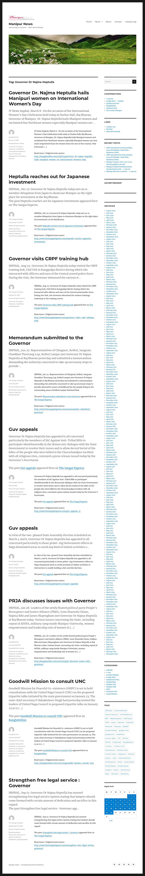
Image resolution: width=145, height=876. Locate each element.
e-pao (113, 722)
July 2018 (109, 441)
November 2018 (111, 431)
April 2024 (110, 277)
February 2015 (111, 538)
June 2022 (110, 329)
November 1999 (112, 654)
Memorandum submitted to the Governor (61, 396)
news (114, 758)
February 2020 (111, 396)
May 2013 (109, 588)
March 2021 (110, 365)
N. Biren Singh (110, 754)
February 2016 (111, 509)
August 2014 (110, 552)
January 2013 (110, 597)
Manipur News (21, 24)
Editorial (121, 722)
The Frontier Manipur (114, 111)
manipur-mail (119, 746)
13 (120, 804)
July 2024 (109, 270)
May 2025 (109, 246)
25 (111, 812)
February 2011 (111, 652)
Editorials (129, 722)
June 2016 (109, 500)
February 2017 (111, 481)
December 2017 (111, 457)
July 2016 (109, 497)
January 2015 (111, 540)
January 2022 (111, 341)
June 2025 (110, 244)
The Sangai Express (46, 229)
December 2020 (112, 372)
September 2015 (112, 521)
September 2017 (112, 464)
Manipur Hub (111, 684)
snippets (108, 770)
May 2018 (109, 445)
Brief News (13, 390)
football (126, 726)
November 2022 (112, 317)
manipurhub (110, 750)
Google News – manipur (115, 101)
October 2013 (111, 576)
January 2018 (111, 455)
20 (120, 808)
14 (125, 804)
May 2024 (109, 275)
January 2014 (111, 569)
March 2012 (110, 621)
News (97, 22)
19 (116, 808)
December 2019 (111, 400)
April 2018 (110, 448)
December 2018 (111, 429)
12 (116, 804)
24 (107, 812)
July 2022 (109, 327)
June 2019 (109, 415)
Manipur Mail (111, 687)
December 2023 (111, 287)
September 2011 (112, 635)
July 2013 (109, 583)
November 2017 (111, 460)
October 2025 (111, 234)
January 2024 (111, 284)
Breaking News (14, 229)
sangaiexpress (22, 236)
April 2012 (110, 618)
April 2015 (110, 533)
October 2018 (111, 434)
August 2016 (110, 495)
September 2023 (112, 294)
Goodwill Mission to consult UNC (47, 681)
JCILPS (107, 742)
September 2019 (112, 407)
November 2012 (111, 602)
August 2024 (110, 268)
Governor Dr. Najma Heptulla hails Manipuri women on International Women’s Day (49, 98)
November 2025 (112, 232)
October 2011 (110, 633)
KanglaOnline (14, 143)
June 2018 (109, 443)
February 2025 (111, 253)
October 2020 (111, 377)
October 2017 (111, 462)
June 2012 (109, 614)
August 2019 (110, 410)
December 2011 (111, 628)
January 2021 (111, 370)
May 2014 (109, 559)
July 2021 (109, 355)
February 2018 (111, 452)
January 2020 (111, 398)
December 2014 (111, 543)
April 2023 (110, 306)
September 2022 (112, 322)
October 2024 (111, 263)
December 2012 (111, 599)
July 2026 (109, 213)
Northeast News (124, 758)
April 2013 (109, 590)
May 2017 (109, 474)
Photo (120, 762)
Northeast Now (111, 108)
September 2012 (112, 607)
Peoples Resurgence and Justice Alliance (17, 661)
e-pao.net (109, 99)
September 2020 (112, 379)
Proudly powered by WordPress (32, 865)
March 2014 (110, 564)
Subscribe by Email (113, 131)
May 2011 (109, 644)
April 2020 (110, 391)
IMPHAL (125, 738)
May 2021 (109, 360)
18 (111, 808)
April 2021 (110, 362)
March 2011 (110, 649)
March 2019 (110, 422)
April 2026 (110, 220)
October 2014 (111, 547)
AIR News (108, 710)
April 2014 (110, 561)
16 (134, 804)
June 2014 (109, 557)
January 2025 (111, 256)
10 (107, 804)
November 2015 (111, 516)
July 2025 (109, 242)
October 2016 (111, 490)
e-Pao (108, 673)
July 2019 (109, 412)
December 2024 (112, 258)
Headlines (20, 149)
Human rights (110, 738)
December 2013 (111, 571)
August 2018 (110, 438)
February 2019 (111, 424)
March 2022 (110, 336)
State (107, 774)
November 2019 (112, 403)
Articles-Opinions (111, 714)
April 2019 (110, 419)
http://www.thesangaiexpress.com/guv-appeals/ (56, 584)
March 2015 (110, 535)
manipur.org (130, 22)
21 (125, 808)
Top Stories (124, 774)
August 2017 (110, 467)
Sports (116, 770)
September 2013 (112, 578)
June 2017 (109, 471)
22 (129, 808)
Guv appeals (23, 429)
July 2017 (109, 469)
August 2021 (110, 353)
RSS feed (109, 129)
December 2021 (111, 343)
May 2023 (109, 303)
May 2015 (109, 531)
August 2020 (110, 381)
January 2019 (111, 426)
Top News (114, 774)
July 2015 (109, 526)
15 (129, 804)
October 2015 (111, 519)
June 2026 (110, 215)
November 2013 (111, 573)
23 (134, 808)
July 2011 (109, 640)
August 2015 (110, 524)
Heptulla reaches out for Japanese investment (63, 226)
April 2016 (110, 505)
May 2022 (109, 332)
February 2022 (111, 339)
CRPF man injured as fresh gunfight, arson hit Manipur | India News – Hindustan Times (119, 150)
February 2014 (111, 566)
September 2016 (112, 493)
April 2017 (110, 476)
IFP (119, 738)
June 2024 (110, 272)
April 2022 (110, 334)
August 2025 (110, 239)
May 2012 (109, 616)
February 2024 (111, 282)
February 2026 (111, 225)
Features (117, 726)
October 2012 (111, 604)
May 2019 (109, 417)
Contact (118, 22)
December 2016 (111, 486)
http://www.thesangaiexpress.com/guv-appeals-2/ (57, 511)
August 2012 (110, 609)
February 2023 (111, 310)
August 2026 (110, 211)
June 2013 (109, 585)
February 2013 (111, 595)
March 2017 (110, 479)
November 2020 (112, 374)
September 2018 (112, 436)
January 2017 (111, 483)
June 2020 (110, 386)
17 (107, 808)
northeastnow (110, 762)
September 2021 (112, 351)
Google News (111, 677)
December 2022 (112, 315)
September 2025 (112, 237)
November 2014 (111, 545)
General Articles (111, 730)
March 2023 (110, 308)
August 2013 (110, 580)
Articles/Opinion (126, 714)
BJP (106, 718)
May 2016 (109, 502)
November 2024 (112, 260)
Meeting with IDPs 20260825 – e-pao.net (121, 171)
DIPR (107, 722)
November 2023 (112, 289)
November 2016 (112, 488)
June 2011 (109, 642)
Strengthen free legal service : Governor (61, 832)
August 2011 (110, 637)
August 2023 (110, 296)
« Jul (110, 821)
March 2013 (110, 592)
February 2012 (111, 623)
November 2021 (111, 346)
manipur (108, 746)
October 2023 (111, 291)
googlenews (109, 734)
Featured (12, 231)
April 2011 (109, 647)
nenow (107, 758)
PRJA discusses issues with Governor (52, 600)
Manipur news (122, 750)
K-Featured (16, 154)
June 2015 (109, 528)
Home (89, 22)
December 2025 (112, 230)
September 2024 (112, 265)
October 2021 (111, 348)
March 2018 (110, 450)
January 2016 (111, 512)
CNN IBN (109, 670)
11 (111, 804)
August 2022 (110, 324)
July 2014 (109, 554)
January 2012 (111, 625)
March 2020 (110, 393)
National (131, 754)
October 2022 (111, 320)
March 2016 (110, 507)
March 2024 (110, 279)
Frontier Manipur (112, 675)
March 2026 (110, 223)
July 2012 (109, 611)
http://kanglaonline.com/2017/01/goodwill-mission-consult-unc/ (64, 763)
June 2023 (109, 301)
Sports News (125, 770)
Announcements (120, 710)
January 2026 (111, 227)
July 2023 (109, 298)
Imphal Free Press (112, 103)
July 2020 (109, 384)
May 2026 (109, 218)
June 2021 (109, 358)
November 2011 (111, 630)
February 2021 (111, 367)
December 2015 (111, 514)
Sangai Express (19, 226)
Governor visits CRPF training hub (48, 258)
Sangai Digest (21, 494)
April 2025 (110, 249)
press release (129, 762)
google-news (124, 730)
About (108, 22)
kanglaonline (14, 137)
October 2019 (111, 405)
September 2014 (112, 550)
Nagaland (122, 754)
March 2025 (110, 251)
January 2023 (111, 313)
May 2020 (109, 388)
